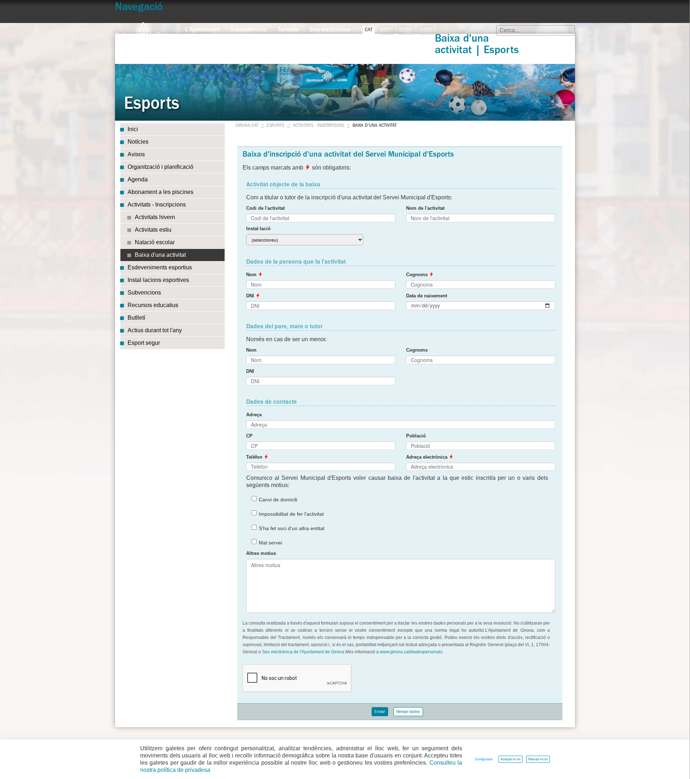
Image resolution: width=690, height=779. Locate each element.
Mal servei (270, 543)
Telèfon (255, 457)
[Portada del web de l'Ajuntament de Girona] (142, 30)
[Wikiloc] (133, 359)
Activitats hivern (155, 217)
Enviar (379, 711)
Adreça (254, 414)
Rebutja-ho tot (538, 759)
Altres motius (261, 553)
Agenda (138, 179)
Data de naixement (426, 295)
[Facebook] (126, 359)
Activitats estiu (153, 230)
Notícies (138, 142)
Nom (252, 274)
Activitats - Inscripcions (157, 204)
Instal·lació (258, 228)
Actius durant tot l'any (155, 330)
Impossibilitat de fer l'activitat (291, 514)
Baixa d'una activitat (160, 255)
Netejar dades (408, 711)
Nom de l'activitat (425, 208)
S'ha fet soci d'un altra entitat (292, 528)
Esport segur (144, 343)
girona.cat (246, 126)
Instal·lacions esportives (158, 280)
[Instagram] (129, 359)
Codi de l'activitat (265, 208)
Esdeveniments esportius (160, 267)
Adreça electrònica (427, 457)
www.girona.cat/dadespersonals (411, 651)
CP (249, 436)
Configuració (484, 759)
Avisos (136, 154)
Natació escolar (155, 242)
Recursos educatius (153, 305)
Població (416, 436)
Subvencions (144, 292)
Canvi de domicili (278, 499)
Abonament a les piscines (160, 192)
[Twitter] (122, 359)
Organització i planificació (160, 167)
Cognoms (417, 274)
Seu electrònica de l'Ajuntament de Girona (303, 651)
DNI (251, 295)
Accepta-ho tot (510, 759)
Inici (133, 129)
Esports (275, 126)
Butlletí (136, 318)
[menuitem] (202, 28)
